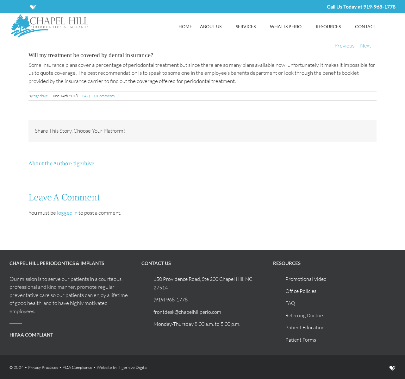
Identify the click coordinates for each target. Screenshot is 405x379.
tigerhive (41, 95)
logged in (67, 212)
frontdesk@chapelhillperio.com (187, 312)
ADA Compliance (77, 367)
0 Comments (104, 95)
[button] (386, 26)
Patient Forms (300, 340)
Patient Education (305, 327)
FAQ (86, 95)
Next (365, 45)
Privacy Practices (43, 367)
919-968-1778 (379, 6)
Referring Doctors (304, 315)
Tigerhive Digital (132, 367)
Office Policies (300, 291)
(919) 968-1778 (170, 299)
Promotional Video (306, 279)
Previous (344, 45)
